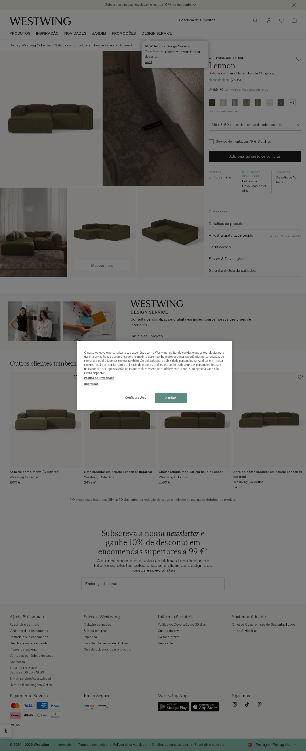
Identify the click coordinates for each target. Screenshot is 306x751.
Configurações (135, 397)
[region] (154, 375)
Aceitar (170, 398)
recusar (101, 369)
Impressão (91, 384)
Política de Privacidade (99, 378)
